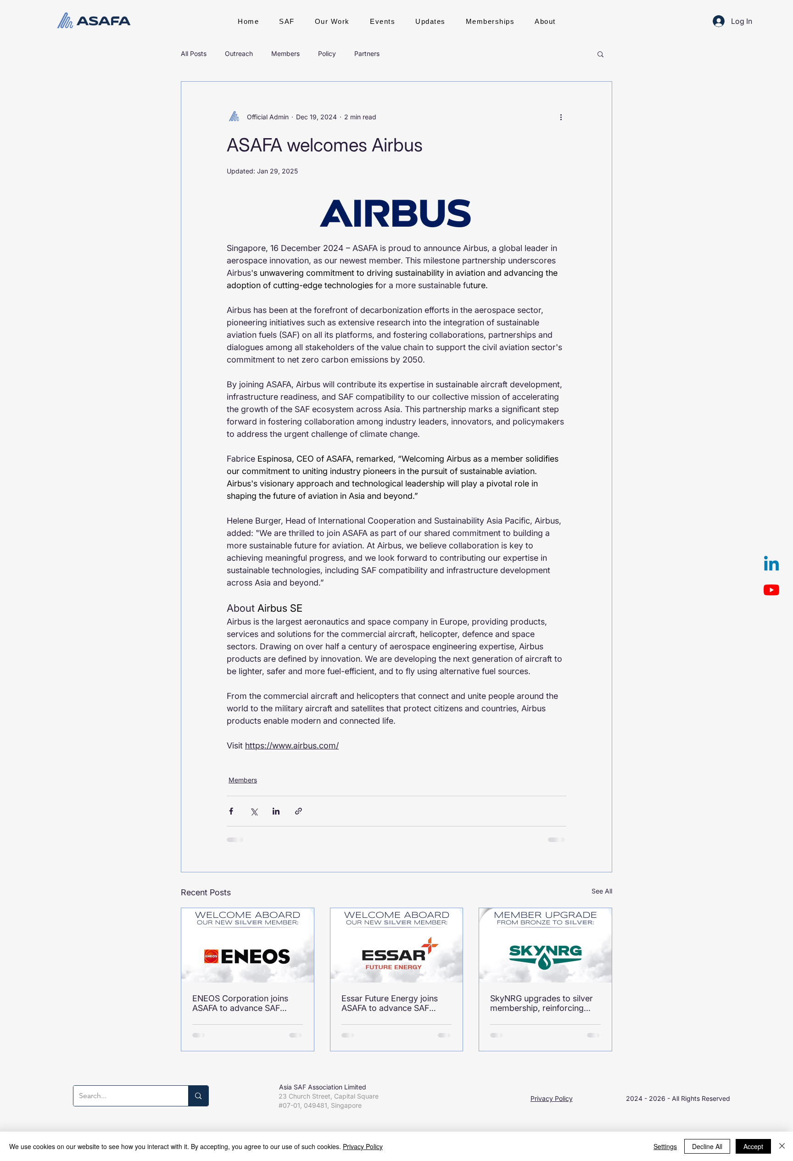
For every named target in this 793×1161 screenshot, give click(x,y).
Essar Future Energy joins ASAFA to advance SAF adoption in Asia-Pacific (389, 1003)
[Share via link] (298, 811)
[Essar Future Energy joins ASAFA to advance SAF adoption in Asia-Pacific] (396, 945)
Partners (367, 53)
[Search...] (198, 1096)
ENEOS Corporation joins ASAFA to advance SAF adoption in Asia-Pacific (240, 1003)
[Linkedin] (771, 565)
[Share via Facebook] (231, 811)
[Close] (781, 1146)
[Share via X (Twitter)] (253, 811)
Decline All (707, 1146)
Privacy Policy (552, 1098)
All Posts (194, 53)
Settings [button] (665, 1146)
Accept (753, 1146)
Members (285, 53)
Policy (327, 53)
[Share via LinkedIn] (276, 811)
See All (602, 891)
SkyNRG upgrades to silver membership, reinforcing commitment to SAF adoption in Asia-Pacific (541, 1003)
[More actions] (560, 116)
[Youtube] (771, 589)
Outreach (239, 53)
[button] (287, 21)
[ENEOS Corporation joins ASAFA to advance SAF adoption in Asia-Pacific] (247, 945)
